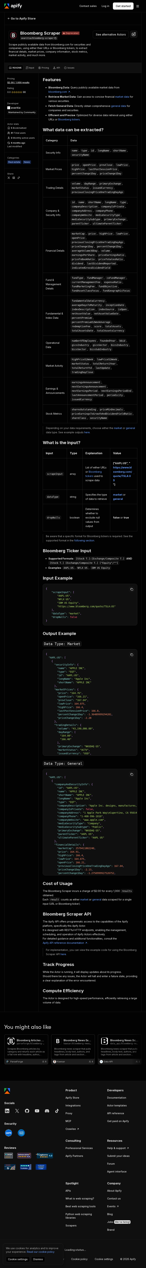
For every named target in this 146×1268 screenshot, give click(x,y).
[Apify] (13, 6)
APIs (68, 1190)
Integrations (73, 1105)
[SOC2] (21, 1133)
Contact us (114, 1198)
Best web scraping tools (81, 1206)
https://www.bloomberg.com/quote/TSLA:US (122, 474)
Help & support (116, 1148)
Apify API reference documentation (63, 942)
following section (84, 540)
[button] (83, 1090)
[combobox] (133, 34)
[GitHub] (27, 1111)
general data (118, 105)
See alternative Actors (111, 34)
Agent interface (117, 1171)
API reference (115, 1113)
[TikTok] (57, 1111)
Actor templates (117, 1105)
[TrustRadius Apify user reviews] (25, 1167)
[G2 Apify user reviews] (10, 1167)
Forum (111, 1163)
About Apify (114, 1190)
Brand (110, 1229)
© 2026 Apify (128, 1259)
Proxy (69, 1113)
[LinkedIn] (7, 1111)
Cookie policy (79, 1259)
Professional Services (79, 1148)
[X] (17, 1111)
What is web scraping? (80, 1198)
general (130, 428)
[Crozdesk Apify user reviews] (41, 1167)
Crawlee (71, 1128)
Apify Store (72, 1097)
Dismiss (38, 1259)
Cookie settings (104, 1259)
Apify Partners (74, 1155)
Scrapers (71, 1225)
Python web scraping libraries (79, 1216)
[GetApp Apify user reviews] (8, 1155)
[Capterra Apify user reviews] (44, 1155)
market (118, 428)
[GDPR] (8, 1133)
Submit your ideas (118, 1155)
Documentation (116, 1097)
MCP (68, 1121)
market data (122, 96)
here (87, 432)
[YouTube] (37, 1111)
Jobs (118, 1221)
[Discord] (47, 1111)
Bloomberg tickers (69, 119)
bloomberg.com (57, 91)
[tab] (15, 68)
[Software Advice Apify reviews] (24, 1155)
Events (111, 1206)
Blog (110, 1214)
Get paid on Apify (118, 1121)
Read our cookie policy (40, 1251)
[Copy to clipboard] (131, 589)
